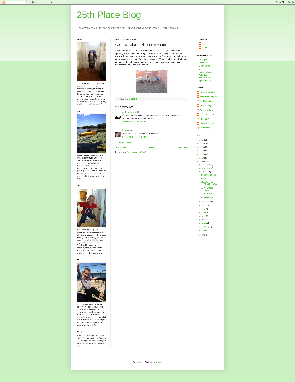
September (206, 202)
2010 (201, 158)
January (205, 230)
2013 (201, 147)
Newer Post (121, 148)
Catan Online (204, 66)
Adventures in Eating (207, 189)
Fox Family (204, 119)
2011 (201, 154)
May (204, 216)
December (206, 165)
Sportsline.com (205, 81)
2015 (201, 140)
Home (151, 148)
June (204, 212)
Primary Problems (208, 175)
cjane (201, 69)
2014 (201, 143)
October (205, 172)
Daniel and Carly (207, 114)
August (205, 205)
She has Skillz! (207, 194)
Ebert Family (205, 128)
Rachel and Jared (207, 92)
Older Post (182, 148)
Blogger (158, 362)
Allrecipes (203, 60)
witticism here (128, 112)
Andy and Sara (206, 110)
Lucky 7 (204, 178)
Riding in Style (207, 197)
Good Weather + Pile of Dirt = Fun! (209, 183)
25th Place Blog (109, 15)
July (203, 209)
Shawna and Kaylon (208, 97)
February (206, 227)
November (206, 168)
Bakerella (203, 63)
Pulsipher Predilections (204, 76)
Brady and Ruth (207, 123)
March (204, 223)
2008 (201, 235)
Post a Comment (126, 142)
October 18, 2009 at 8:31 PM (134, 137)
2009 (201, 161)
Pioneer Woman (205, 72)
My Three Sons (206, 101)
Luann (204, 47)
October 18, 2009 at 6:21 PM (134, 122)
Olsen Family (205, 106)
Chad (204, 43)
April (204, 220)
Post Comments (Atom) (136, 152)
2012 (201, 151)
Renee (125, 130)
